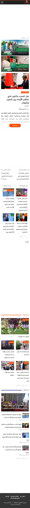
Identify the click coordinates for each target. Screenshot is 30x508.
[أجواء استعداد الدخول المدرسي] (22, 345)
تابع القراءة (15, 125)
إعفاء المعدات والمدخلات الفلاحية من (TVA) (6, 176)
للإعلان (7, 496)
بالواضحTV (26, 342)
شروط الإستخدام (15, 498)
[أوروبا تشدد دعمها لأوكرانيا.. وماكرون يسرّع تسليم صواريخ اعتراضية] (21, 217)
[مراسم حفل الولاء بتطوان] (7, 365)
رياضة (12, 215)
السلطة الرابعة (25, 319)
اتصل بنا (22, 496)
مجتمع (25, 190)
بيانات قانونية (15, 496)
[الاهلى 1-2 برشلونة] (15, 326)
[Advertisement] (15, 21)
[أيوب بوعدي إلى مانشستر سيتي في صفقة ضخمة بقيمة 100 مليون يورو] (8, 217)
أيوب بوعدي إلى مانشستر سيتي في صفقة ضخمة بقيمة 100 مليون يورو (15, 437)
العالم (27, 92)
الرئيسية (23, 92)
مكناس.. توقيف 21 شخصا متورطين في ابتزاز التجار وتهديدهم (23, 176)
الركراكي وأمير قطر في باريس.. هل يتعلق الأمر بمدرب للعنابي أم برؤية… (15, 450)
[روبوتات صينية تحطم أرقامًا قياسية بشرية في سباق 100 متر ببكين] (8, 192)
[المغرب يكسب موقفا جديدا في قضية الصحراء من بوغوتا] (7, 345)
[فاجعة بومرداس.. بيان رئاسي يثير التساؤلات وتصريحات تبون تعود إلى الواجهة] (22, 365)
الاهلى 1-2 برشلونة (23, 337)
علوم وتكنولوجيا (11, 190)
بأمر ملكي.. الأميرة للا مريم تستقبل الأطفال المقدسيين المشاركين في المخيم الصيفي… (15, 406)
